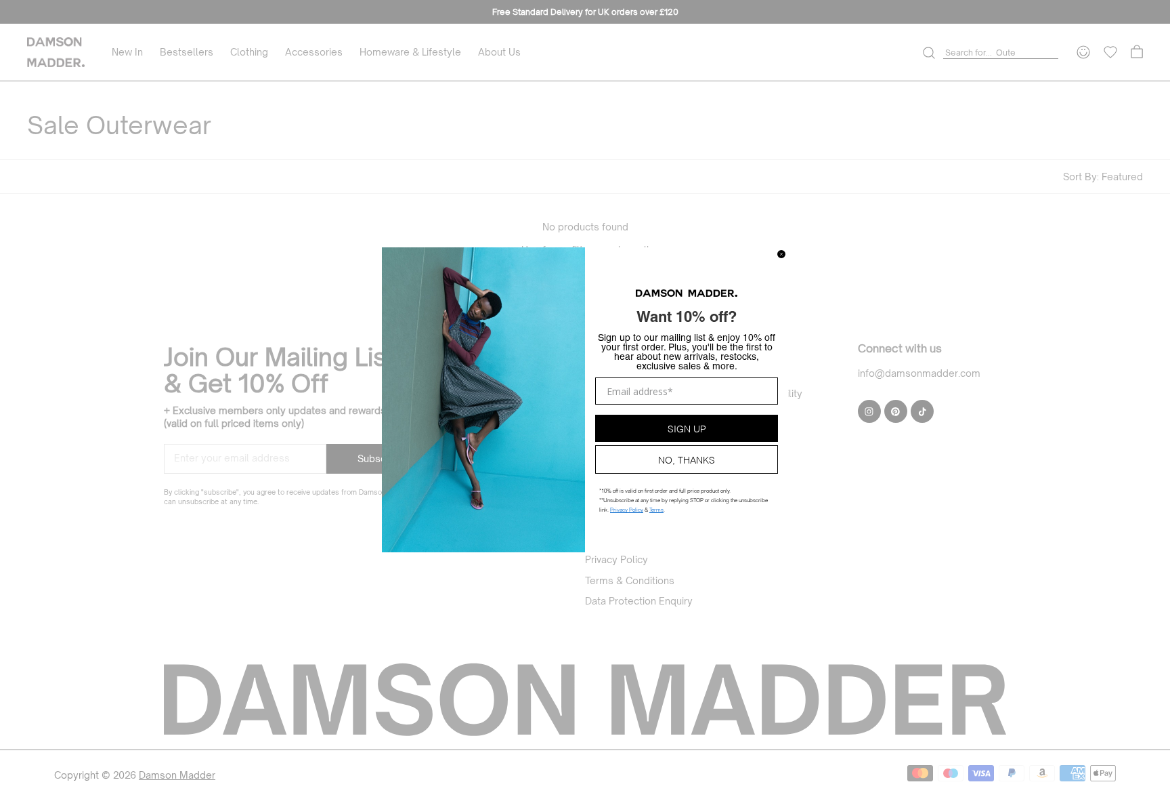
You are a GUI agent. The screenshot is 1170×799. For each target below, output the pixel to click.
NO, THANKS (686, 459)
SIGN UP (687, 428)
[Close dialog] (781, 254)
